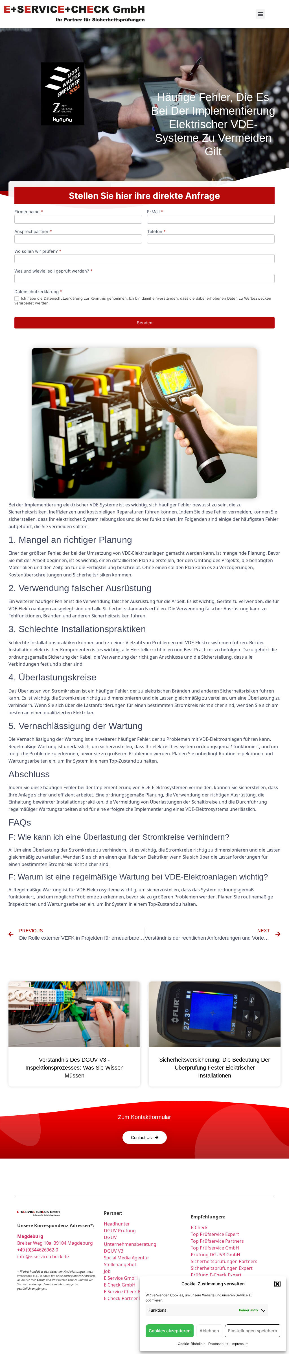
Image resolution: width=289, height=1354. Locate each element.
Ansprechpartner (33, 231)
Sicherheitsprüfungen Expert (222, 1268)
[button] (277, 1284)
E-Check (199, 1227)
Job (107, 1271)
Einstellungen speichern (252, 1330)
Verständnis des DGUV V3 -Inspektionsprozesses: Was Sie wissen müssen (74, 1068)
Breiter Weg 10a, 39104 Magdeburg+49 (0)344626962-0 (55, 1243)
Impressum (239, 1344)
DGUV (110, 1237)
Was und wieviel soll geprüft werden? (53, 271)
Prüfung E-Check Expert (216, 1275)
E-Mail (155, 212)
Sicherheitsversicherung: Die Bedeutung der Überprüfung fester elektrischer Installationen (214, 1068)
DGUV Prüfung (120, 1230)
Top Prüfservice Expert (215, 1234)
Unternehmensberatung (130, 1244)
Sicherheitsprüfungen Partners (224, 1261)
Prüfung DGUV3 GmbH (215, 1254)
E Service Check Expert (129, 1291)
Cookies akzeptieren (170, 1330)
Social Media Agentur (126, 1258)
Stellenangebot (120, 1264)
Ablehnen (209, 1330)
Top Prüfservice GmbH (215, 1248)
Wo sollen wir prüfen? (37, 251)
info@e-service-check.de (43, 1256)
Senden (144, 322)
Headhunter (117, 1224)
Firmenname (28, 212)
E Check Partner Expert (128, 1298)
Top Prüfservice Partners (217, 1241)
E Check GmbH (119, 1285)
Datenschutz (218, 1344)
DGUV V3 (113, 1251)
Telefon (156, 231)
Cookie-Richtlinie (191, 1344)
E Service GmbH (121, 1278)
